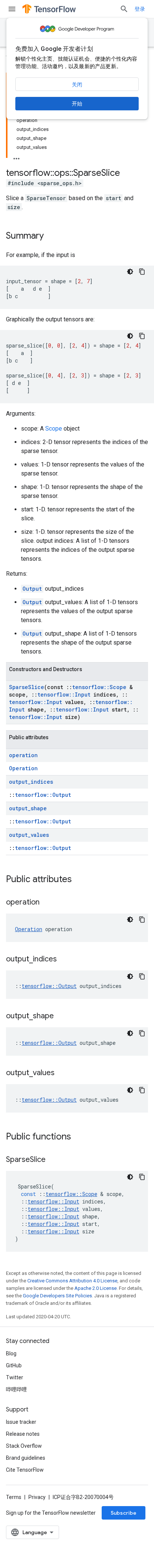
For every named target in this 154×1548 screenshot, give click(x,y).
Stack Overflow (24, 1446)
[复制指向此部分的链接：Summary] (51, 236)
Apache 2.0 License (95, 1288)
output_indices (31, 781)
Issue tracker (21, 1422)
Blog (11, 1353)
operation (23, 755)
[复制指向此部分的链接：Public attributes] (79, 879)
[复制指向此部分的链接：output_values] (62, 1073)
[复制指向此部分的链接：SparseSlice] (53, 1160)
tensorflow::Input (63, 694)
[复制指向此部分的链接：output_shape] (61, 1016)
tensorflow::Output (43, 794)
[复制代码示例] (142, 272)
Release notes (23, 1434)
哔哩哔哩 (16, 1389)
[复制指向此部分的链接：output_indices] (64, 959)
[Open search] (124, 8)
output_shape (28, 808)
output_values (29, 834)
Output (32, 588)
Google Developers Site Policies (57, 1295)
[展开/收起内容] (16, 156)
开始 (77, 103)
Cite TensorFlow (25, 1470)
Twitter (14, 1377)
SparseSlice (26, 687)
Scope (53, 428)
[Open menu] (11, 9)
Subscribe (123, 1512)
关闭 (77, 84)
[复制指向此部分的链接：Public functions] (78, 1137)
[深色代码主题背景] (130, 272)
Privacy (37, 1497)
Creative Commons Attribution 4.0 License (72, 1281)
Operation (23, 768)
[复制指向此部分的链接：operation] (47, 902)
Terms (13, 1497)
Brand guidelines (25, 1458)
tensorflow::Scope (99, 687)
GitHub (14, 1365)
